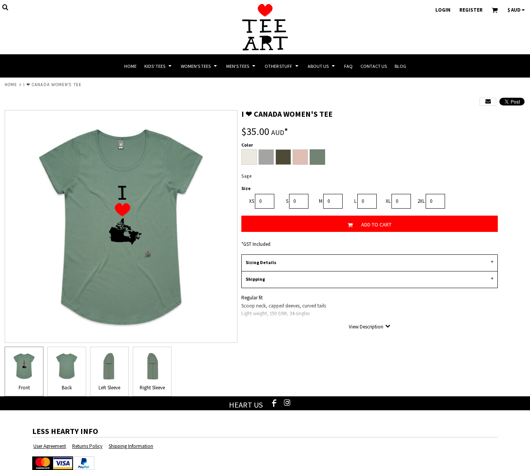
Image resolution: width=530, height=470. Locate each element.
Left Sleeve (109, 387)
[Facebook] (274, 403)
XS (251, 201)
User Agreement (49, 446)
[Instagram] (287, 403)
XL (388, 201)
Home (11, 84)
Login (442, 10)
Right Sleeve (152, 387)
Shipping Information (131, 446)
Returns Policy (87, 446)
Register (471, 10)
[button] (158, 66)
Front (24, 387)
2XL (421, 201)
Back (67, 387)
